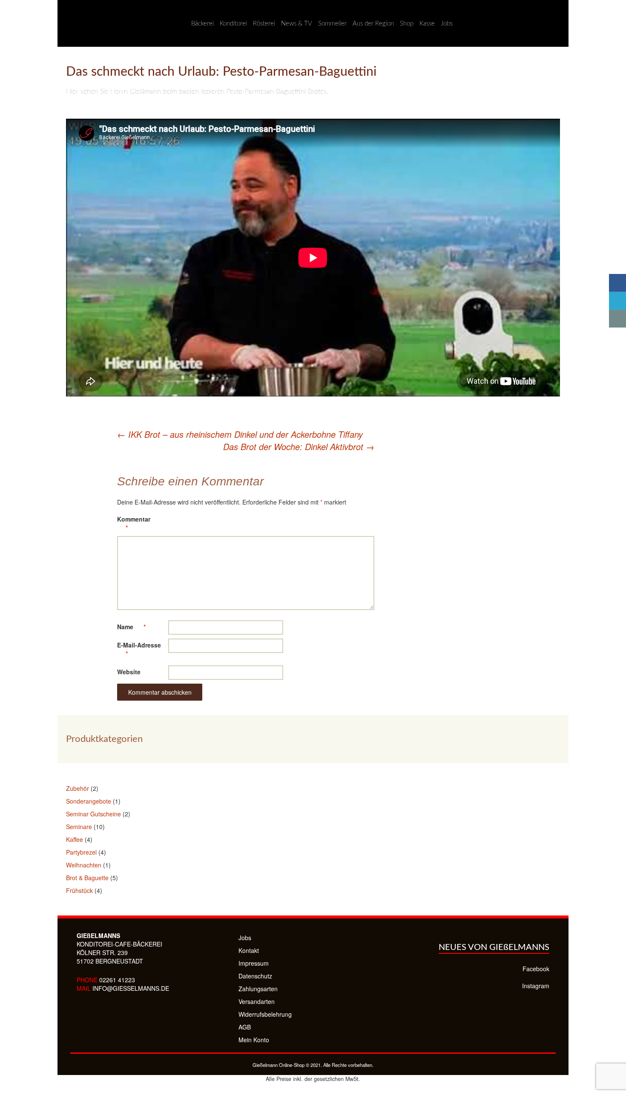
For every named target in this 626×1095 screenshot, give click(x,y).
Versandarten (256, 1001)
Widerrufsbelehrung (265, 1014)
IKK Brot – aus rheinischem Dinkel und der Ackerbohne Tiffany (240, 434)
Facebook (536, 968)
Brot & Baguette (87, 877)
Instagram (535, 985)
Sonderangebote (88, 801)
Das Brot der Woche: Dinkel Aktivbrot (298, 447)
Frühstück (79, 890)
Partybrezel (81, 852)
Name (131, 626)
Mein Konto (253, 1039)
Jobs (244, 937)
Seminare (79, 826)
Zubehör (77, 788)
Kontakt (248, 950)
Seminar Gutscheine (93, 814)
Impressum (253, 963)
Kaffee (74, 839)
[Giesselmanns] (66, 23)
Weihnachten (83, 865)
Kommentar (133, 523)
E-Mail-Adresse (139, 649)
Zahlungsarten (258, 988)
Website (129, 671)
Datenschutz (255, 976)
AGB (244, 1027)
